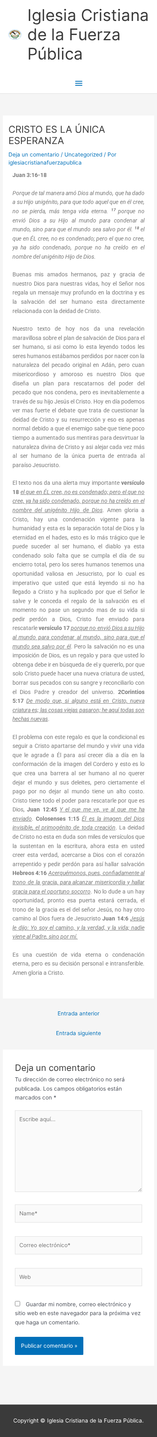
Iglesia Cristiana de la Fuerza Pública (88, 34)
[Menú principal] (78, 83)
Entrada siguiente (78, 1033)
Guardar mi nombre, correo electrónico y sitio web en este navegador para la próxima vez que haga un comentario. (77, 1313)
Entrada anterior (78, 1013)
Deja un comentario (33, 154)
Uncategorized (83, 154)
